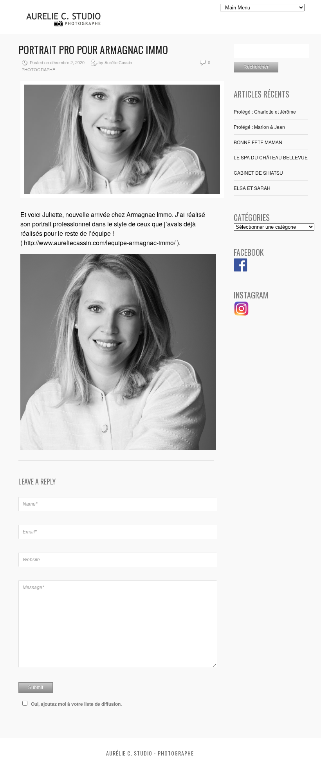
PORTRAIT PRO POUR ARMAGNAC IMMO (93, 49)
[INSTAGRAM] (241, 314)
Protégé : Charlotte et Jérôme (265, 111)
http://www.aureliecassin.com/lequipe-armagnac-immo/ (100, 242)
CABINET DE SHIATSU (258, 172)
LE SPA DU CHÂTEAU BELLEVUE (271, 157)
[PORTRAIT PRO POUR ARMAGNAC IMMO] (122, 196)
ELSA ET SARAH (252, 187)
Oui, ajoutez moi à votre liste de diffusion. (76, 703)
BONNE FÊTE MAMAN (258, 142)
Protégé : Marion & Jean (259, 126)
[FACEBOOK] (240, 269)
